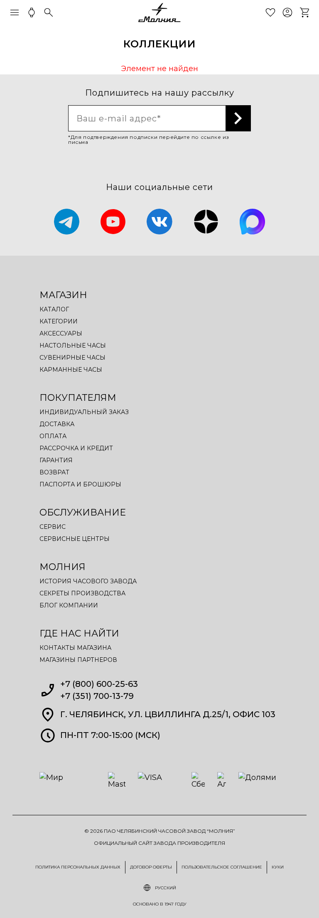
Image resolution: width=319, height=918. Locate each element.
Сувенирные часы (72, 357)
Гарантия (56, 460)
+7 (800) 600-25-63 (99, 684)
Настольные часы (72, 345)
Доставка (56, 424)
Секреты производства (82, 593)
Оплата (52, 436)
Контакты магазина (75, 647)
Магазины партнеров (78, 660)
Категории (58, 321)
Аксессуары (60, 333)
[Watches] (31, 12)
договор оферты (151, 867)
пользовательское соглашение (222, 867)
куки (278, 867)
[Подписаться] (238, 118)
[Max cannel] (252, 221)
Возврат (54, 472)
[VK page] (159, 221)
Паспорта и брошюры (80, 484)
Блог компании (68, 605)
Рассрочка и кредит (76, 448)
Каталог (54, 309)
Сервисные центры (74, 539)
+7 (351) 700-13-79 (97, 696)
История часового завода (88, 581)
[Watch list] (270, 12)
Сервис (52, 527)
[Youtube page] (113, 221)
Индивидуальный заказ (84, 412)
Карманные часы (70, 369)
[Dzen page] (206, 221)
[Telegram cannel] (67, 221)
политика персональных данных (77, 867)
